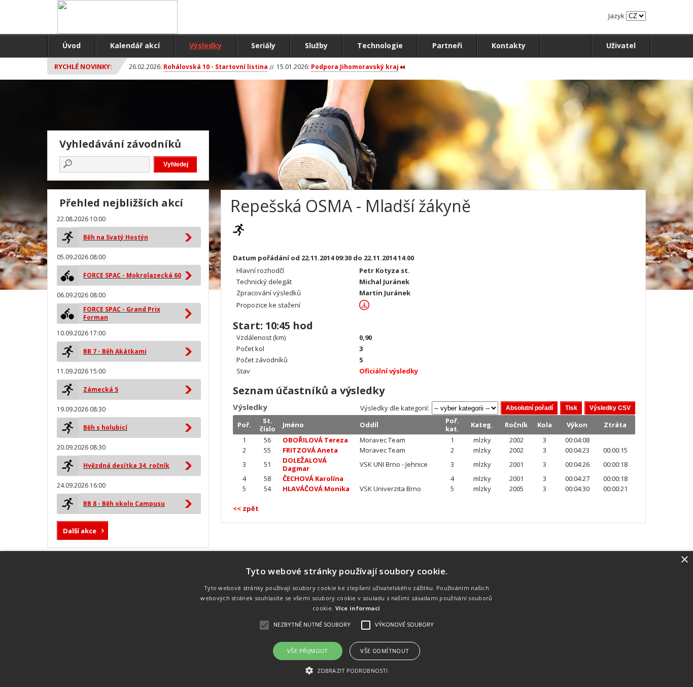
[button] (346, 670)
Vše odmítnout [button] (384, 651)
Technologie (380, 45)
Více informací (357, 608)
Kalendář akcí (135, 45)
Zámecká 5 (100, 389)
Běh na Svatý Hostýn (115, 237)
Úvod (71, 45)
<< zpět (246, 508)
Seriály (263, 45)
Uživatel (621, 45)
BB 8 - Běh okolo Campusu (124, 503)
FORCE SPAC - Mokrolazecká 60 (132, 275)
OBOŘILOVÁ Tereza (315, 439)
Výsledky (205, 45)
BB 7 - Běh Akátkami (115, 351)
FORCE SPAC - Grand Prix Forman (121, 313)
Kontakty (509, 45)
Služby (316, 45)
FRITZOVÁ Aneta (310, 450)
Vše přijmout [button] (307, 651)
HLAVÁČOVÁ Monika (316, 488)
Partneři (447, 45)
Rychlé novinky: (83, 66)
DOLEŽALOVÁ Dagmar (305, 464)
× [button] (684, 560)
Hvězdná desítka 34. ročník (126, 465)
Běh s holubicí (105, 427)
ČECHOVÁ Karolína (313, 478)
